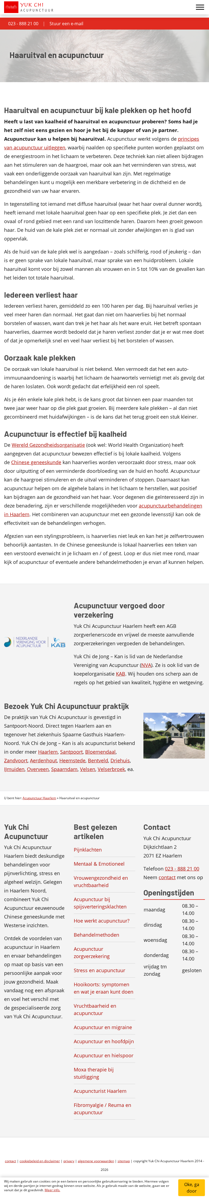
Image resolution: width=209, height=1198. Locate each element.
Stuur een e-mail (66, 24)
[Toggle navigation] (200, 7)
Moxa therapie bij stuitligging (94, 1073)
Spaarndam (64, 769)
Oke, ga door (191, 1187)
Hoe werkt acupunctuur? (102, 920)
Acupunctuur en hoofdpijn (104, 1041)
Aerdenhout (43, 760)
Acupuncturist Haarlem (100, 1091)
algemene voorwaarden (96, 1161)
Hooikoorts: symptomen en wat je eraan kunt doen (103, 988)
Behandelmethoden (96, 935)
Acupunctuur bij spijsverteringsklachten (100, 903)
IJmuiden (14, 769)
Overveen (38, 769)
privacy (68, 1161)
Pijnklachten (88, 849)
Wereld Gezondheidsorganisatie (48, 445)
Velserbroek (111, 769)
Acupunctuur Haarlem (39, 798)
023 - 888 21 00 (23, 24)
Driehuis (120, 760)
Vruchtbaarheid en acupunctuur (95, 1009)
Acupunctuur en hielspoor (103, 1055)
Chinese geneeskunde (36, 462)
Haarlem (48, 752)
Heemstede (72, 760)
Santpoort (71, 752)
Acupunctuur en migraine (103, 1027)
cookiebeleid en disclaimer (40, 1161)
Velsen (87, 769)
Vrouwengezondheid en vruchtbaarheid (101, 881)
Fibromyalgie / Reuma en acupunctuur (102, 1109)
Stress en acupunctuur (99, 970)
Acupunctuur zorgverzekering (92, 952)
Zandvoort (15, 760)
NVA (146, 665)
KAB (120, 673)
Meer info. (52, 1190)
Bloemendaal (100, 752)
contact (167, 877)
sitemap (124, 1161)
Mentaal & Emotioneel (99, 863)
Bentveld (98, 760)
